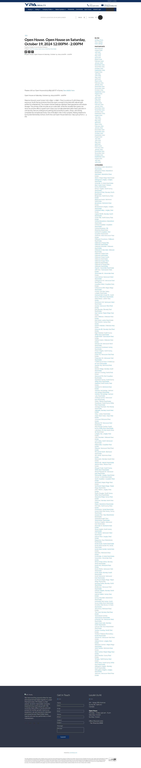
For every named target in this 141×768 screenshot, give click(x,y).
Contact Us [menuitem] (110, 9)
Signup (110, 1)
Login (114, 1)
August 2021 (98, 158)
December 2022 (99, 129)
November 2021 (99, 153)
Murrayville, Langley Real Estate (104, 475)
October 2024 (99, 90)
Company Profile (47, 9)
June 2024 (98, 97)
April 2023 (98, 122)
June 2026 (98, 54)
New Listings (99, 42)
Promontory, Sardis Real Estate (104, 509)
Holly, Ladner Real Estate (102, 414)
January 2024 (99, 106)
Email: (59, 708)
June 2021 (98, 162)
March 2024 (98, 102)
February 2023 (99, 126)
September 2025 (100, 70)
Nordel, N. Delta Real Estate (103, 477)
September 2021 (100, 156)
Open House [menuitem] (87, 9)
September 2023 (100, 113)
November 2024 (99, 88)
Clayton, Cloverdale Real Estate (104, 268)
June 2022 (98, 140)
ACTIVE (96, 13)
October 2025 (99, 68)
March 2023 (98, 124)
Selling (37, 9)
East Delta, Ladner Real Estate (104, 320)
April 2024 (98, 101)
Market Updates (59, 9)
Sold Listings (98, 43)
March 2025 (98, 81)
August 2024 (98, 93)
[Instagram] (38, 723)
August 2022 (98, 137)
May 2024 (98, 99)
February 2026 (99, 61)
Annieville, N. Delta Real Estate (104, 183)
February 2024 (99, 104)
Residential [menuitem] (71, 9)
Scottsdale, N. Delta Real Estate (104, 556)
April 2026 (98, 57)
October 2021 (99, 155)
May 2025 (98, 77)
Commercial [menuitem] (79, 9)
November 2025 (100, 66)
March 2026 (98, 59)
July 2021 (97, 160)
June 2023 (98, 119)
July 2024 (97, 95)
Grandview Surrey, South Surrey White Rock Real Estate (42, 49)
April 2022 (98, 144)
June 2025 (98, 75)
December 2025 (100, 65)
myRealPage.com (73, 752)
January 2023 (99, 128)
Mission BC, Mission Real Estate (104, 462)
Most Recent (99, 48)
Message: (60, 726)
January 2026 (99, 63)
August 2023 (98, 115)
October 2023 (99, 111)
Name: (59, 703)
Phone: (59, 714)
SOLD (102, 13)
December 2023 (99, 108)
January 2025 (99, 84)
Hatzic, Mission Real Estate (103, 401)
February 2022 (99, 147)
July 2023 (97, 117)
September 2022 (100, 135)
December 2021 (99, 151)
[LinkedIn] (34, 723)
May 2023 (98, 120)
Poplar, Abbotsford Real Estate (104, 504)
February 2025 (99, 83)
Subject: (59, 720)
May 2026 (98, 55)
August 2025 (98, 72)
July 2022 (97, 138)
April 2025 (98, 79)
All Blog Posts (99, 40)
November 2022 (99, 131)
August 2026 (98, 50)
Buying (30, 9)
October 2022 (99, 133)
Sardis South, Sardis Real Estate (104, 543)
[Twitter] (30, 723)
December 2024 (99, 86)
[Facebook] (26, 723)
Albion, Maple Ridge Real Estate (104, 178)
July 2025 (97, 74)
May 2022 (98, 142)
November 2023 (99, 110)
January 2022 (99, 149)
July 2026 (97, 52)
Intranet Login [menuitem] (97, 9)
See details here (68, 90)
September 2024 (100, 92)
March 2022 (98, 146)
